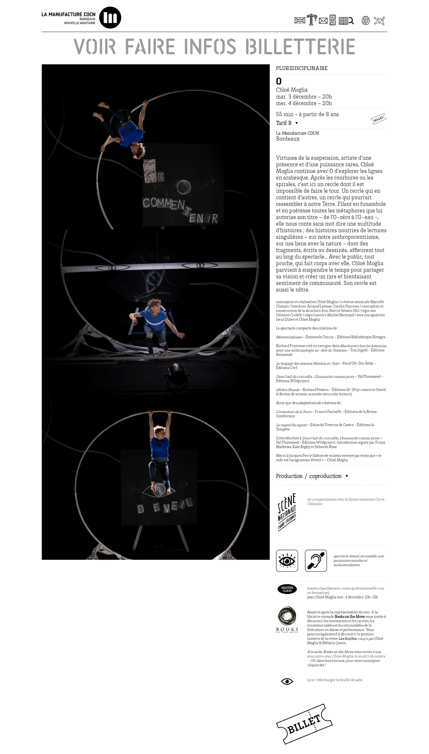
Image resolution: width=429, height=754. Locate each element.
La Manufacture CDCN (297, 133)
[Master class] (287, 585)
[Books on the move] (287, 609)
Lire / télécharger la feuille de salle (334, 680)
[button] (287, 123)
